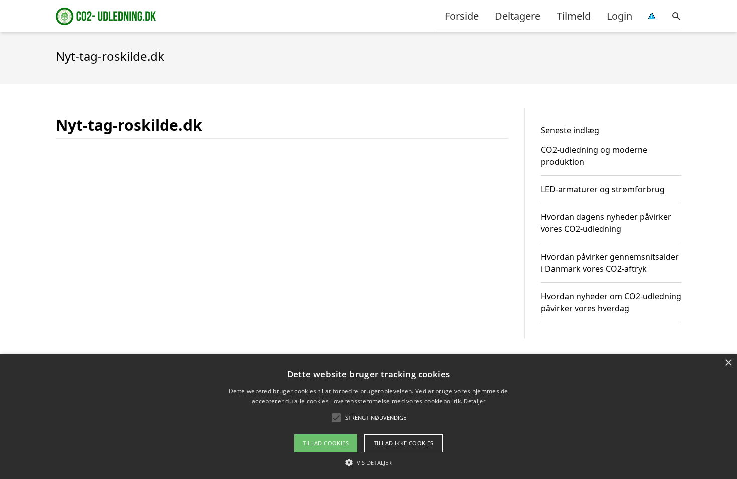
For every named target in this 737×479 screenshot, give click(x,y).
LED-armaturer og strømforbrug (603, 189)
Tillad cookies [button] (326, 443)
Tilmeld (574, 16)
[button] (368, 462)
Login (619, 16)
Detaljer (474, 401)
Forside (462, 16)
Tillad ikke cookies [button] (404, 443)
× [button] (728, 363)
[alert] (368, 416)
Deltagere (517, 16)
